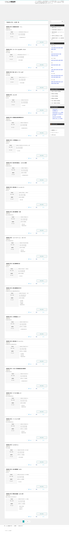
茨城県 (52, 55)
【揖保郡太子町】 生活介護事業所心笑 (13, 263)
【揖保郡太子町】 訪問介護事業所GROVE (13, 288)
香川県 (52, 77)
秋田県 (59, 47)
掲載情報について (54, 130)
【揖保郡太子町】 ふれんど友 (11, 94)
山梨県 (59, 60)
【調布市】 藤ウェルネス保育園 (57, 118)
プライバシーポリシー (55, 132)
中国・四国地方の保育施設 (56, 100)
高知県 (59, 77)
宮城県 (62, 47)
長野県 (62, 60)
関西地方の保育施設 (55, 98)
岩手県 (57, 47)
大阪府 (52, 69)
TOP (8, 525)
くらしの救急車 (10, 2)
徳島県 (55, 77)
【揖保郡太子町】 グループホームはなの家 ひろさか (16, 49)
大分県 (62, 81)
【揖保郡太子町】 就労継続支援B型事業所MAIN (15, 117)
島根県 (59, 75)
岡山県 (52, 75)
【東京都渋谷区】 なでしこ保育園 (57, 112)
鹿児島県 (55, 83)
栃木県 (55, 55)
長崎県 (57, 81)
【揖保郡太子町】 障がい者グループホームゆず (14, 72)
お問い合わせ (54, 134)
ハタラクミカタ (54, 124)
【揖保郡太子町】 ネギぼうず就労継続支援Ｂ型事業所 (16, 368)
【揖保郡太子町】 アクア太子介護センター (14, 393)
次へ (28, 521)
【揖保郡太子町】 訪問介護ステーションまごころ (15, 187)
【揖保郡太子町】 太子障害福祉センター (13, 140)
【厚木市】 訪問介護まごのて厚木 (57, 35)
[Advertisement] (34, 12)
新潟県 (52, 60)
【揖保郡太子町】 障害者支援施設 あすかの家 (14, 493)
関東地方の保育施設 (55, 93)
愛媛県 (57, 77)
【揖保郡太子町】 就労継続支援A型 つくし (14, 26)
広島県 (55, 75)
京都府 (55, 69)
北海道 (52, 47)
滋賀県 (62, 69)
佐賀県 (55, 81)
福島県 (52, 49)
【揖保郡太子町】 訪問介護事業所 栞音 (13, 211)
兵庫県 (57, 69)
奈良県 (59, 69)
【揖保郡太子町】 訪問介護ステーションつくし (14, 341)
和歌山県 (52, 71)
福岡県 (52, 81)
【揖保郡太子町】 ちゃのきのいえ (12, 444)
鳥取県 (57, 75)
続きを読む (42, 42)
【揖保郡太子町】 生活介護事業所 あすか (14, 469)
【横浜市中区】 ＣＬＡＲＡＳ (56, 27)
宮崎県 (52, 83)
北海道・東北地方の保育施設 (56, 91)
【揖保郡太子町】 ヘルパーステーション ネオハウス (16, 237)
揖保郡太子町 (8, 28)
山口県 (62, 75)
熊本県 (59, 81)
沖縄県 (58, 83)
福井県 (57, 60)
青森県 (55, 47)
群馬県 (57, 55)
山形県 (55, 49)
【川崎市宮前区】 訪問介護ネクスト (57, 29)
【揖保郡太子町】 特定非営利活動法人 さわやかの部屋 (16, 162)
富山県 (55, 60)
